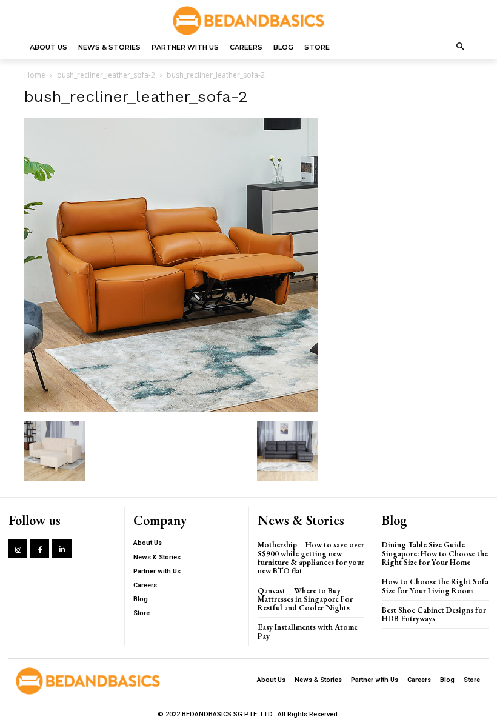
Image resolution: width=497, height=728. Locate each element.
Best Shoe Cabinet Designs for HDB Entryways (434, 614)
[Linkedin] (61, 548)
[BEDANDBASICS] (248, 20)
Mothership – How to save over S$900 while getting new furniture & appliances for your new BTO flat (311, 557)
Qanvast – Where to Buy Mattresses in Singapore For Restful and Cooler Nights (305, 599)
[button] (461, 47)
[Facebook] (39, 548)
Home (34, 75)
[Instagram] (17, 548)
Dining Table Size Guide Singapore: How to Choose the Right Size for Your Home (435, 553)
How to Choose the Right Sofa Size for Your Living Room (435, 585)
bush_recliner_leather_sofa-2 (106, 75)
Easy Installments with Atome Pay (308, 631)
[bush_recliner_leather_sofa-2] (171, 408)
